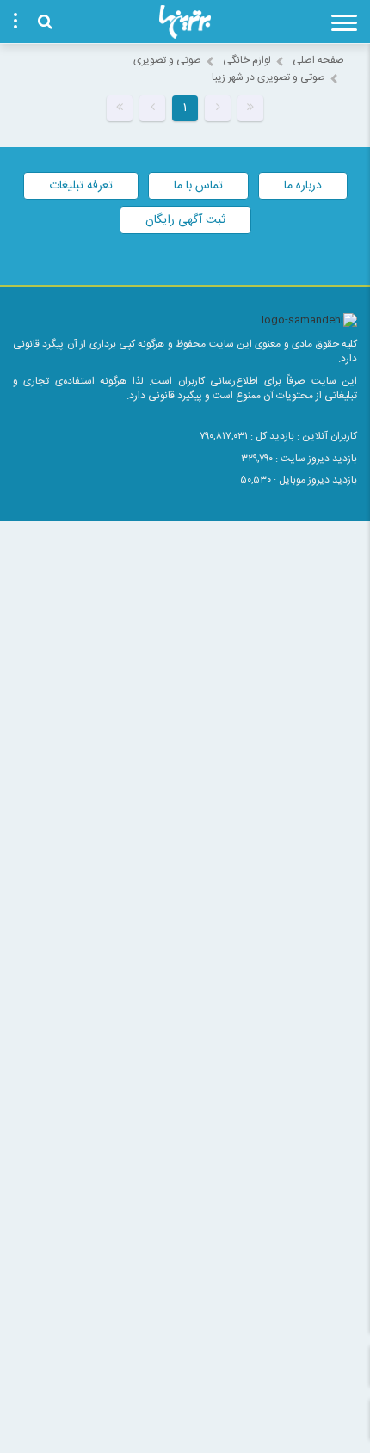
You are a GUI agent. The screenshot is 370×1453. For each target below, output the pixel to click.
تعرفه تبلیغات (81, 185)
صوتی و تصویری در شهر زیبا (268, 77)
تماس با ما (198, 185)
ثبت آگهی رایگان (185, 220)
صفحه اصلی (318, 60)
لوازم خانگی (247, 60)
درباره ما (303, 185)
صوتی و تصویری (167, 60)
